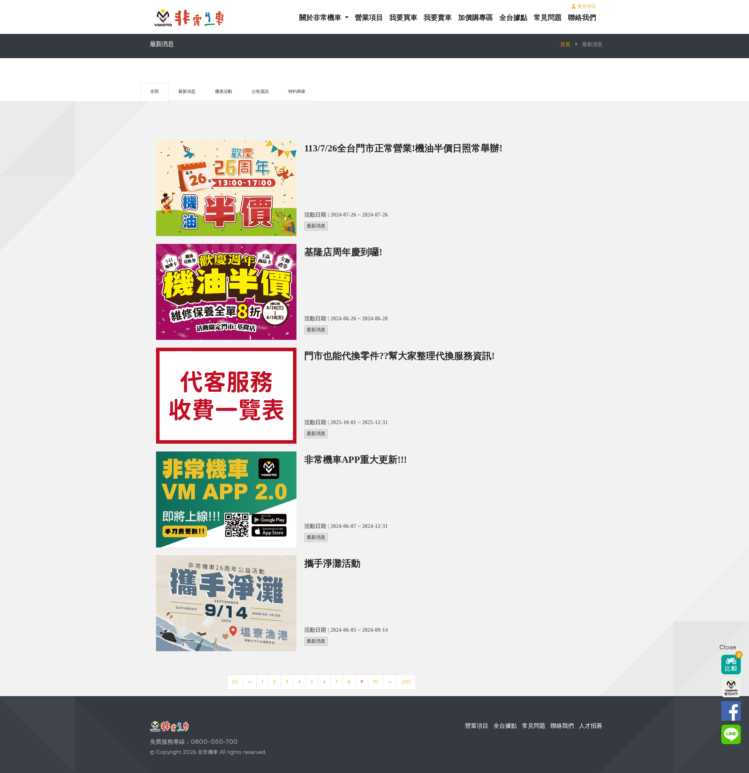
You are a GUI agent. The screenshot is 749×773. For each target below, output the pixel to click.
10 (375, 682)
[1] (235, 682)
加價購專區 (475, 18)
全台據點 (513, 18)
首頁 (565, 45)
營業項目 (369, 18)
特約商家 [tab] (296, 92)
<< (250, 682)
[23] (406, 682)
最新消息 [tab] (186, 92)
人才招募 (590, 726)
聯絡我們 (582, 18)
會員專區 (586, 6)
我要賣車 (438, 18)
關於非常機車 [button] (321, 18)
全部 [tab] (154, 92)
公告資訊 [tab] (260, 92)
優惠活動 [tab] (223, 92)
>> (390, 682)
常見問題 (548, 18)
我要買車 (403, 18)
